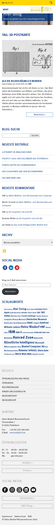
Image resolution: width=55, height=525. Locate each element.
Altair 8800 (30, 309)
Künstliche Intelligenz (19, 342)
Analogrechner (41, 309)
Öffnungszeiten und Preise (15, 378)
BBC (39, 312)
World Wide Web (23, 353)
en (6, 2)
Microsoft (39, 342)
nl (12, 2)
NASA (19, 347)
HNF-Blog (26, 506)
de (3, 2)
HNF (30, 84)
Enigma (36, 323)
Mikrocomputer (10, 346)
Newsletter (26, 498)
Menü (5, 9)
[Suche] (51, 2)
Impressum (7, 516)
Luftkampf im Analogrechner (17, 152)
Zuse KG (41, 354)
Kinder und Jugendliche (14, 391)
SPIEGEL (32, 350)
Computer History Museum (15, 319)
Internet (38, 332)
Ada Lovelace (8, 309)
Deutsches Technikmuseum (15, 323)
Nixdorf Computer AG (33, 346)
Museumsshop (9, 395)
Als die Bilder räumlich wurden (22, 81)
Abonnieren (10, 291)
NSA (46, 347)
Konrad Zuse (23, 337)
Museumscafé (9, 400)
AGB (30, 516)
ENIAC (30, 322)
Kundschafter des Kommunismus (19, 165)
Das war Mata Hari (11, 177)
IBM (11, 331)
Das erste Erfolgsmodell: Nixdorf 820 (30, 224)
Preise (27, 470)
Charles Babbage (28, 316)
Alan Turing (19, 309)
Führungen (7, 382)
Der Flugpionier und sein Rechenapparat (22, 171)
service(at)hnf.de (17, 432)
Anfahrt (26, 463)
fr (9, 2)
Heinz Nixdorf (30, 327)
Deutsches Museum (36, 319)
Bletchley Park (16, 316)
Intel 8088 (30, 333)
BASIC (35, 313)
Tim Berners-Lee (9, 354)
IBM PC (19, 332)
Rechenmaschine (11, 350)
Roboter (23, 350)
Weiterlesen (39, 114)
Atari (30, 312)
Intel (24, 332)
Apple (6, 312)
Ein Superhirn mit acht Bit (20, 211)
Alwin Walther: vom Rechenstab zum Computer (30, 195)
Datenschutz (20, 516)
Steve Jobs (43, 350)
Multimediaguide (10, 387)
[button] (5, 267)
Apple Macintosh (15, 313)
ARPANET (24, 313)
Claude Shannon (42, 316)
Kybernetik (38, 338)
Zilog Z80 (35, 354)
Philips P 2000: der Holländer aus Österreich (25, 158)
